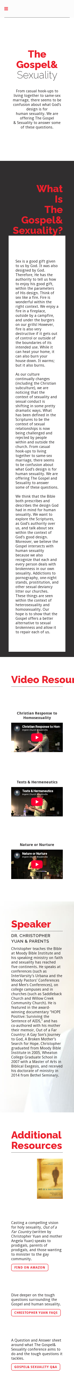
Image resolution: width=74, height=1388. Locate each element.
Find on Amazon (29, 1267)
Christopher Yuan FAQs (36, 1312)
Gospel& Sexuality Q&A (35, 1367)
